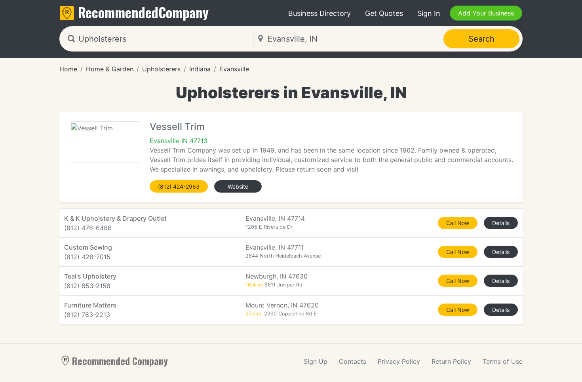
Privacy (399, 361)
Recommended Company (120, 360)
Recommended (143, 12)
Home (68, 69)
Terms (503, 361)
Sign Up (315, 361)
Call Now (457, 223)
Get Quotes (384, 13)
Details (501, 223)
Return (451, 361)
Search (481, 39)
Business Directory (319, 13)
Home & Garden (109, 69)
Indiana (200, 69)
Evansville (234, 69)
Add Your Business (486, 13)
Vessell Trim (177, 126)
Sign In (428, 13)
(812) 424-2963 (179, 186)
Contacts (352, 361)
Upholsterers (161, 69)
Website (238, 186)
